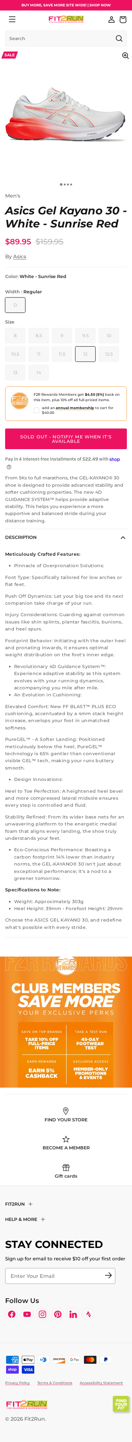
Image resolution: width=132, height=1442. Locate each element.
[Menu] (12, 19)
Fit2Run (34, 1419)
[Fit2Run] (66, 19)
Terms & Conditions (54, 1383)
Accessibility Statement (101, 1383)
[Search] (26, 19)
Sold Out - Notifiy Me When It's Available (66, 439)
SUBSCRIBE (108, 1276)
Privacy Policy (17, 1383)
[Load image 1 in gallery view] (66, 114)
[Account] (111, 19)
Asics (19, 257)
